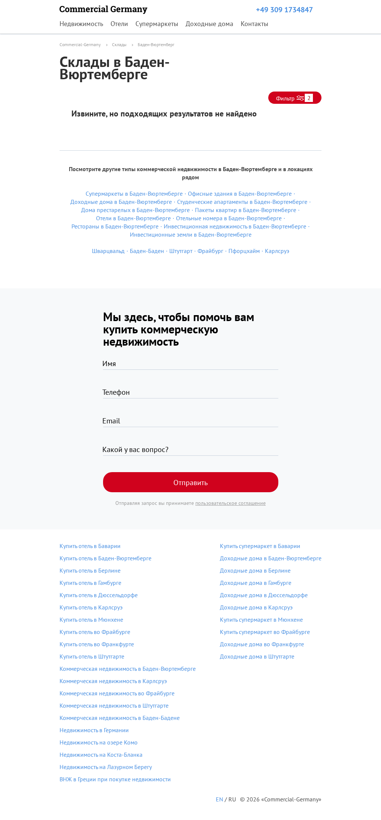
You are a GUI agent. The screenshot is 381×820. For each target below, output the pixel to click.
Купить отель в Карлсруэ (91, 607)
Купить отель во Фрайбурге (95, 631)
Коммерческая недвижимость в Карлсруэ (113, 681)
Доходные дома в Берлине (255, 570)
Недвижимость (81, 23)
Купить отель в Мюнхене (91, 619)
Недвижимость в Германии (94, 730)
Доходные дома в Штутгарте (257, 656)
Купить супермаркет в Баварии (260, 546)
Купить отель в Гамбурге (90, 582)
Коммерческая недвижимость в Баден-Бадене (120, 717)
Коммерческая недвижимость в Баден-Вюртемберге (128, 668)
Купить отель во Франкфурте (97, 644)
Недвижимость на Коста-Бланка (101, 754)
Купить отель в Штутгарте (92, 656)
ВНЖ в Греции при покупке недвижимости (115, 779)
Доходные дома (209, 23)
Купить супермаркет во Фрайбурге (265, 631)
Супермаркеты (156, 23)
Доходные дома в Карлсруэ (256, 607)
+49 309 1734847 (284, 10)
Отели (119, 23)
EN (219, 799)
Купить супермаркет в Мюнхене (261, 619)
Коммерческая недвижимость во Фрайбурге (117, 693)
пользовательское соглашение (230, 503)
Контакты (254, 23)
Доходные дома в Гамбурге (255, 582)
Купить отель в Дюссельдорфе (99, 595)
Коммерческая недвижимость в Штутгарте (114, 705)
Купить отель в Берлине (90, 570)
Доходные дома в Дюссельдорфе (264, 595)
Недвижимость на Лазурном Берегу (106, 767)
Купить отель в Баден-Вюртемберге (105, 558)
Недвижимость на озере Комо (99, 742)
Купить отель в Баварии (90, 546)
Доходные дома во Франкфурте (262, 644)
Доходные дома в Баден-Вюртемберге (270, 558)
